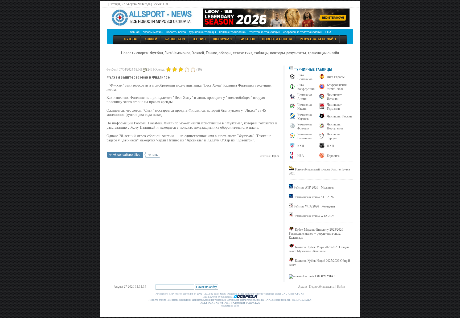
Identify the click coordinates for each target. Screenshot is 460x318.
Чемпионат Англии (304, 97)
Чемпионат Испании (334, 97)
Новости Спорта (277, 39)
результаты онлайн (318, 39)
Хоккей (151, 39)
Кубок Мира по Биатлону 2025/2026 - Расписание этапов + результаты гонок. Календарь (317, 233)
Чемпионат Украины (304, 116)
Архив (302, 286)
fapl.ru (275, 155)
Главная (134, 32)
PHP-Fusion (175, 293)
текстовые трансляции (264, 32)
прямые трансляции (232, 32)
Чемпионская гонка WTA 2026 (314, 216)
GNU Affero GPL (291, 293)
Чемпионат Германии (334, 107)
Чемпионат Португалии (335, 126)
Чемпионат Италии (304, 107)
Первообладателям (322, 286)
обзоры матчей (153, 32)
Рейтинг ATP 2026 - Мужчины (314, 187)
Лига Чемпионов (305, 77)
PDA (328, 32)
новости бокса (176, 32)
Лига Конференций (306, 87)
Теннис (199, 39)
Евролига (333, 156)
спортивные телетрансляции (302, 32)
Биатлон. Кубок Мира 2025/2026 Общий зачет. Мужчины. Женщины (319, 249)
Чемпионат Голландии (304, 136)
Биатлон (247, 39)
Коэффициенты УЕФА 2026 (337, 87)
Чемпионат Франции (304, 126)
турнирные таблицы (202, 32)
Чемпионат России (339, 116)
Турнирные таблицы (312, 69)
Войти (341, 286)
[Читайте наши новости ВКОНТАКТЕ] (133, 156)
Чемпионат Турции (334, 136)
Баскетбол (175, 39)
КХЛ (300, 146)
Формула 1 (222, 39)
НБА (300, 156)
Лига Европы (335, 77)
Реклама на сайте (230, 305)
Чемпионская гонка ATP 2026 (314, 197)
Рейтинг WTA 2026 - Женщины (314, 206)
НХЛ (330, 146)
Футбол (130, 39)
